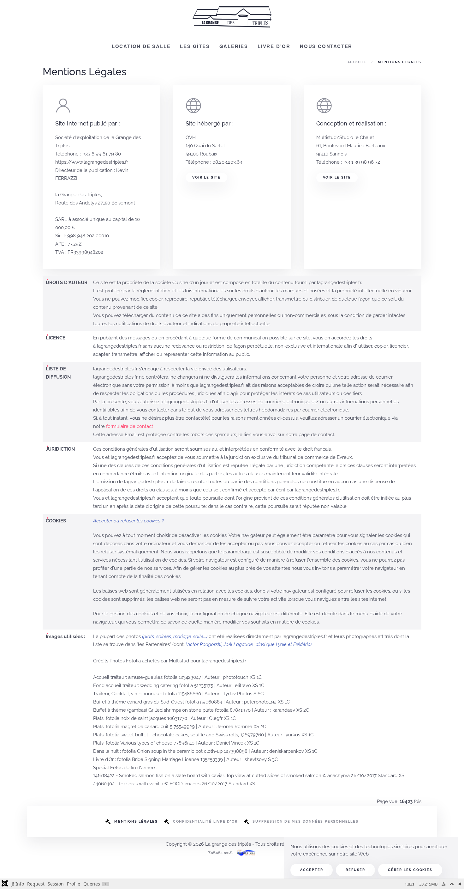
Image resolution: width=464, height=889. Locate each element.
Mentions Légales (136, 821)
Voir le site (206, 177)
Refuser (355, 870)
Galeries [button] (233, 46)
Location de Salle (141, 46)
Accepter (311, 870)
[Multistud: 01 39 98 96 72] (246, 852)
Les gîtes (195, 46)
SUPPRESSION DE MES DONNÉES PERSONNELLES (305, 821)
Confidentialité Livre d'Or (205, 821)
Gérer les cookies (410, 870)
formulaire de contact (129, 426)
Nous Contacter (326, 46)
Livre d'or (274, 46)
